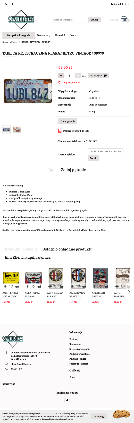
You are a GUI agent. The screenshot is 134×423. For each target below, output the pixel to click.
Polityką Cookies (48, 413)
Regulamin (75, 344)
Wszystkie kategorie (18, 35)
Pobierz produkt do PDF (76, 130)
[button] (76, 332)
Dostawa (73, 339)
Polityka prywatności (80, 353)
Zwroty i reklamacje (79, 348)
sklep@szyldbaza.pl (21, 363)
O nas (73, 35)
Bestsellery (43, 35)
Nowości (60, 35)
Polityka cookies (77, 358)
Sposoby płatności (78, 363)
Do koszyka (96, 75)
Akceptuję (99, 416)
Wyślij (93, 158)
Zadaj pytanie (68, 121)
